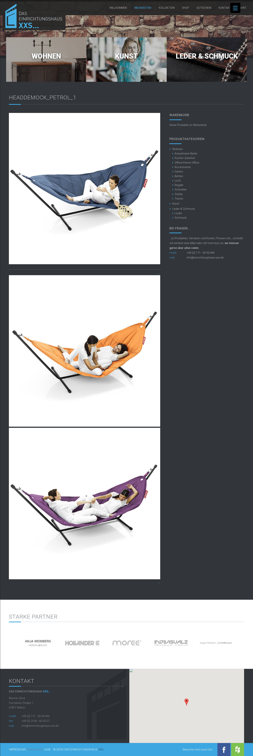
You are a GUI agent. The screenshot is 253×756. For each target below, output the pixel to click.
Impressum (17, 749)
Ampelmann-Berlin (186, 153)
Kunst (126, 56)
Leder (178, 213)
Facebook (223, 749)
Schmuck (181, 217)
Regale (179, 185)
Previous (2, 642)
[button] (186, 702)
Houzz (237, 749)
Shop (185, 7)
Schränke (181, 189)
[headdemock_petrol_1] (84, 263)
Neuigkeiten (142, 7)
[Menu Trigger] (235, 8)
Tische (179, 198)
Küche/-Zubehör (185, 158)
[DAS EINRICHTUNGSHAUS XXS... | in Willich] (33, 27)
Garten (179, 171)
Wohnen (46, 56)
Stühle (179, 194)
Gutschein (204, 7)
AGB (47, 749)
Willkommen (118, 7)
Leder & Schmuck (207, 56)
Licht (178, 180)
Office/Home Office (187, 162)
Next (250, 642)
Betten (179, 176)
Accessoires (183, 167)
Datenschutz (35, 749)
